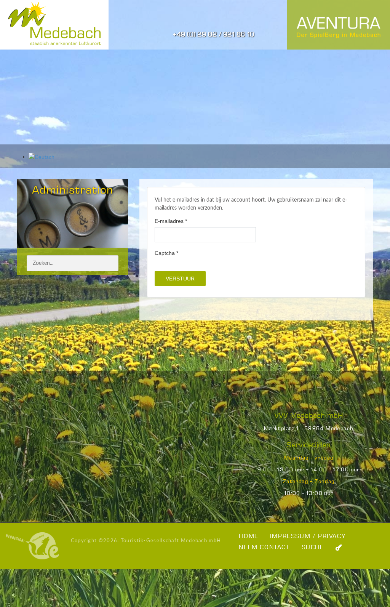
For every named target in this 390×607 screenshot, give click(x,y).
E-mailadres (171, 221)
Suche (313, 547)
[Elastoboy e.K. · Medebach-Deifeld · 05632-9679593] (32, 545)
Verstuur (180, 278)
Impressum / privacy (308, 536)
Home (248, 536)
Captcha (166, 253)
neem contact (264, 547)
